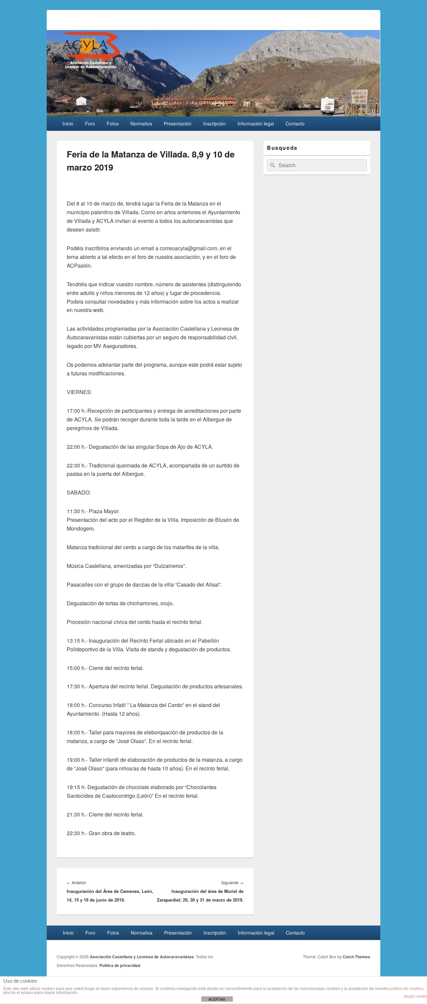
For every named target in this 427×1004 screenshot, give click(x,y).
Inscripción (214, 123)
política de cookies (406, 988)
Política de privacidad (119, 965)
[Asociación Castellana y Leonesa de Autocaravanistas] (213, 114)
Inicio (67, 123)
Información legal (256, 123)
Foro (90, 123)
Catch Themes (356, 957)
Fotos (113, 123)
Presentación (177, 123)
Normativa (141, 123)
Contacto (295, 123)
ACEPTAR (216, 999)
